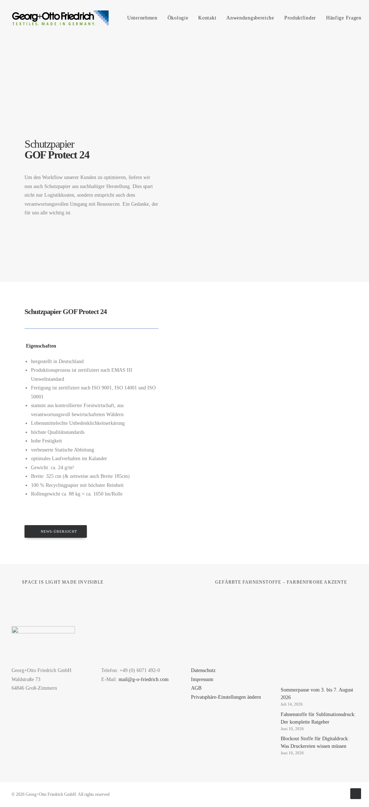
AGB (196, 688)
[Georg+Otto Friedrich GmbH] (60, 18)
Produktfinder (300, 18)
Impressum (202, 679)
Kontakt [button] (207, 18)
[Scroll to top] (355, 793)
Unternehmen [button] (142, 18)
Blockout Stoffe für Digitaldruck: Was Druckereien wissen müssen (315, 742)
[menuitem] (142, 18)
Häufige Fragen (343, 18)
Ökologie (178, 18)
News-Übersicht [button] (59, 531)
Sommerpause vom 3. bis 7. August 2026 (317, 693)
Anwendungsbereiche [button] (250, 18)
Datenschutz (203, 670)
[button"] (283, 670)
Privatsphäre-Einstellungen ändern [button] (226, 697)
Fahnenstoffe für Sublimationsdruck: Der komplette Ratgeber (318, 718)
